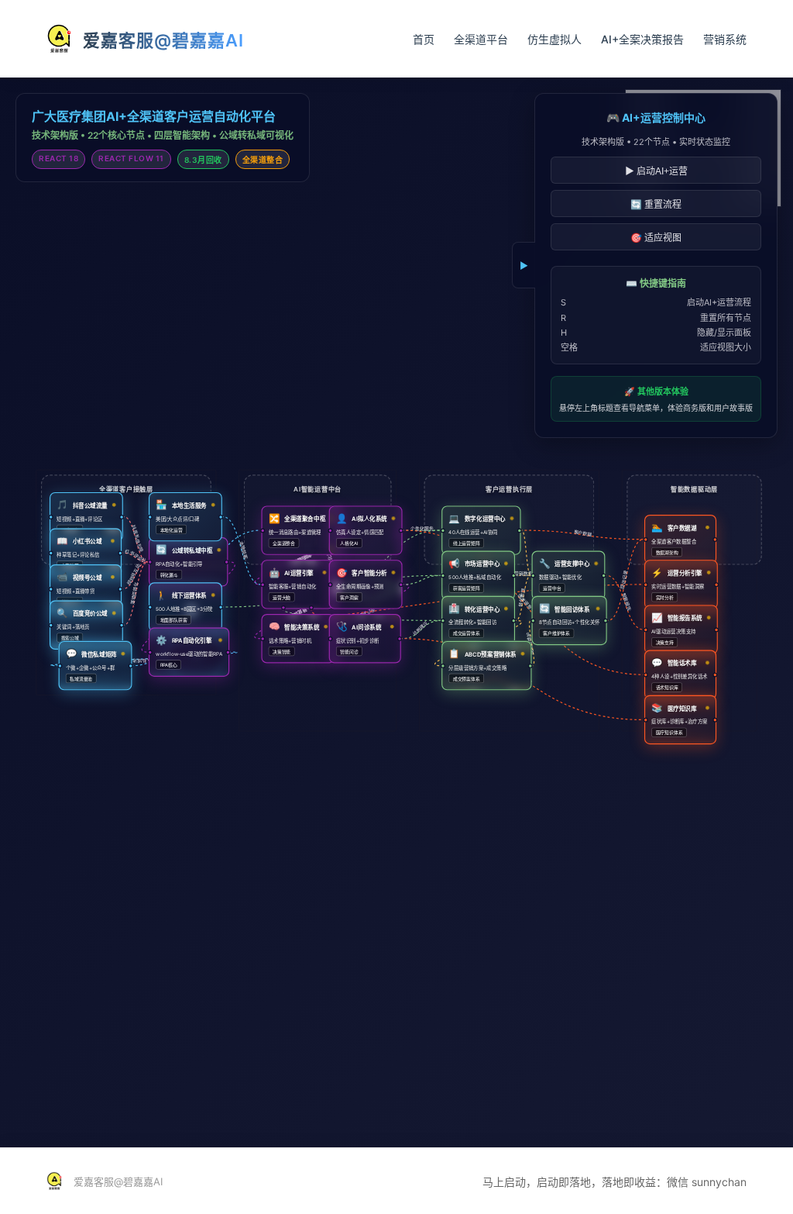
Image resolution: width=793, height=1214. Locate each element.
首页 (423, 39)
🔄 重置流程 (655, 204)
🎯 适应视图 (655, 238)
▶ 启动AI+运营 (656, 171)
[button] (86, 516)
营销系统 (725, 39)
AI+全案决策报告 (642, 39)
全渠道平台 (481, 39)
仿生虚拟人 (554, 39)
